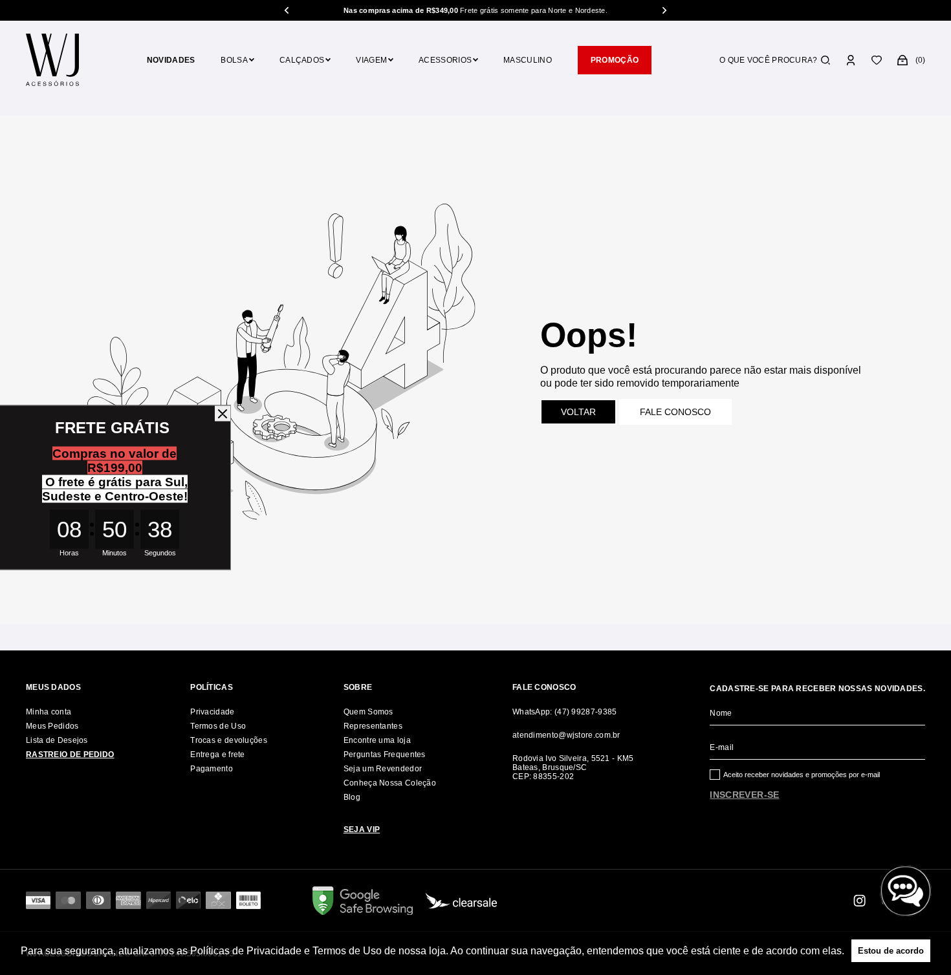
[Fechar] (222, 414)
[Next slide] (663, 10)
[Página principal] (52, 60)
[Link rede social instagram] (860, 900)
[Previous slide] (287, 10)
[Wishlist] (876, 60)
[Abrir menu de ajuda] (906, 891)
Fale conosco (675, 412)
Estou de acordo (891, 951)
